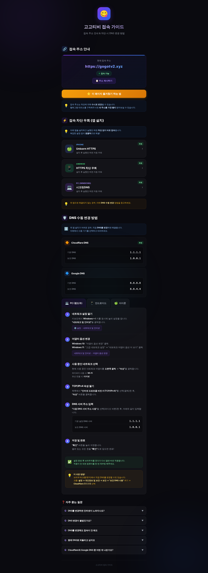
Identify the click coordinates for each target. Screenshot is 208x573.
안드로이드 (98, 303)
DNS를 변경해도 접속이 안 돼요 (104, 530)
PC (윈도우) (73, 303)
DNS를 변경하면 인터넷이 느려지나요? (104, 510)
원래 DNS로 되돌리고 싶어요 (104, 540)
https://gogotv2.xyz (104, 66)
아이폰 (120, 303)
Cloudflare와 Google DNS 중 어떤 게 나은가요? (104, 549)
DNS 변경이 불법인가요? (104, 520)
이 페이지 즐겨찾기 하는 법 (104, 93)
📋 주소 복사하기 (104, 81)
